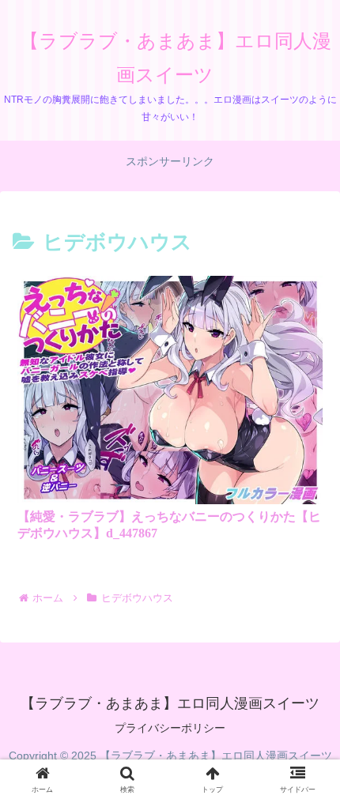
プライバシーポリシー (170, 728)
